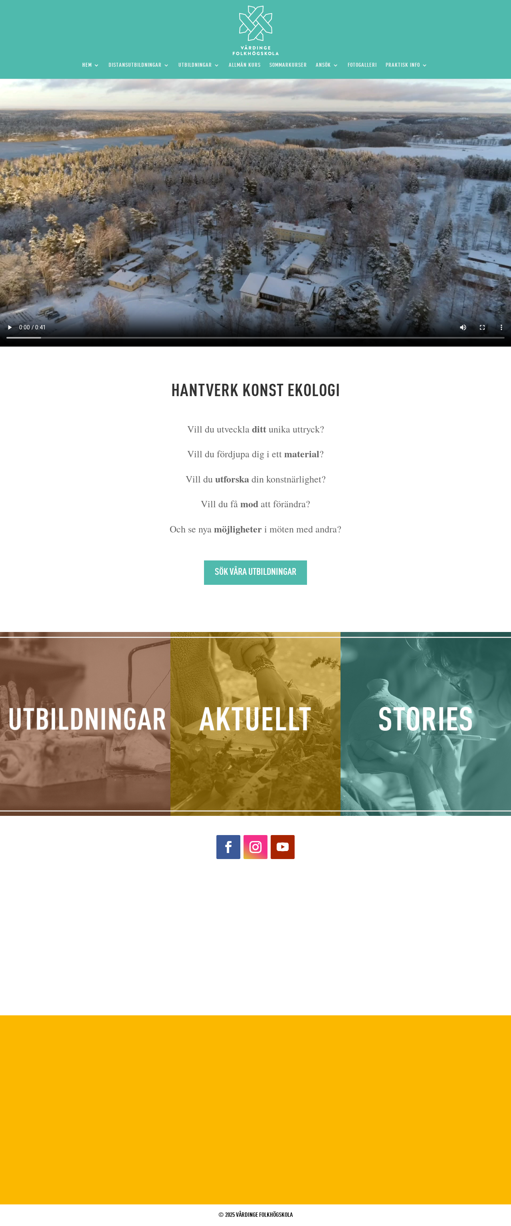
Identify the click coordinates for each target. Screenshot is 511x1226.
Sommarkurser (288, 65)
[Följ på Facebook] (228, 847)
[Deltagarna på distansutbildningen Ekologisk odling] (447, 979)
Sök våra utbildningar (255, 572)
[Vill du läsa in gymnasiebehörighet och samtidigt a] (64, 908)
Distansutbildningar (135, 65)
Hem (87, 65)
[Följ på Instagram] (255, 847)
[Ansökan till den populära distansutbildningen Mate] (447, 908)
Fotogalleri (362, 65)
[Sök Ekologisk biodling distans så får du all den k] (192, 979)
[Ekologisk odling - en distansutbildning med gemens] (319, 979)
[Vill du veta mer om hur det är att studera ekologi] (319, 908)
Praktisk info (403, 65)
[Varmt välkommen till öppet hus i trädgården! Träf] (192, 908)
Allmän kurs (245, 65)
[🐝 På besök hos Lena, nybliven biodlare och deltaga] (64, 979)
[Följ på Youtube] (283, 847)
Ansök (323, 65)
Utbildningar (195, 65)
